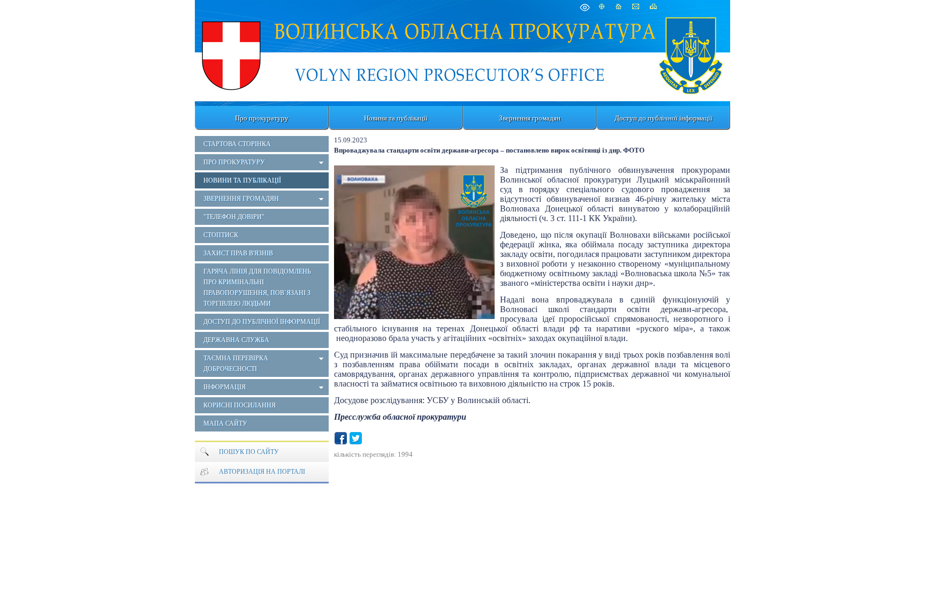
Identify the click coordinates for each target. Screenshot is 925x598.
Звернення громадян (529, 118)
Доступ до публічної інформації (663, 118)
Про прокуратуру (262, 118)
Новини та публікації (396, 118)
